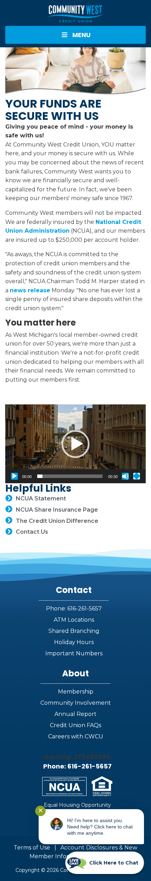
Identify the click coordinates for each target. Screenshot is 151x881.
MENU (81, 34)
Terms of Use (32, 847)
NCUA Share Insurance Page (57, 509)
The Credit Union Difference (57, 521)
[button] (75, 444)
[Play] (14, 476)
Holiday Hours (74, 642)
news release (30, 290)
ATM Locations (74, 619)
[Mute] (125, 476)
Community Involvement (75, 702)
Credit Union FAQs (75, 725)
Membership (75, 691)
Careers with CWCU (75, 736)
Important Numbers (74, 653)
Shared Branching (73, 631)
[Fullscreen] (136, 476)
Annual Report (75, 714)
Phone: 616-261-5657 (74, 608)
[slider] (70, 476)
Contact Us (32, 531)
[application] (75, 443)
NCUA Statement (41, 498)
